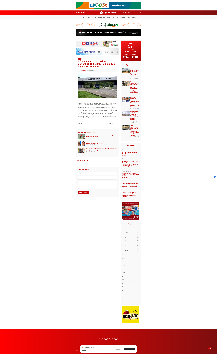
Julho (131, 235)
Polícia (117, 17)
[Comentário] (79, 123)
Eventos (123, 17)
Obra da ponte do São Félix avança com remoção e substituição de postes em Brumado (134, 115)
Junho (131, 237)
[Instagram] (76, 12)
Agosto (131, 232)
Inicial (82, 17)
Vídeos (128, 17)
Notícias (88, 17)
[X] (113, 123)
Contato (134, 17)
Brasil (113, 17)
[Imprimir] (82, 123)
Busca (138, 12)
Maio (131, 240)
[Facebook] (79, 12)
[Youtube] (83, 12)
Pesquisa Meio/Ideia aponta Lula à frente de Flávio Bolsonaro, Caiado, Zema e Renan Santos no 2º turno (134, 102)
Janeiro (131, 250)
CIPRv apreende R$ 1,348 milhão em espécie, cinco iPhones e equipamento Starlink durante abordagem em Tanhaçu (134, 130)
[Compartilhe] (116, 123)
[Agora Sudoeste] (108, 12)
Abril (131, 242)
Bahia (108, 17)
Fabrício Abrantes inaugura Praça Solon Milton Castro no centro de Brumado (130, 154)
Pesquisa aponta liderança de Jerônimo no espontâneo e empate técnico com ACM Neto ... (100, 142)
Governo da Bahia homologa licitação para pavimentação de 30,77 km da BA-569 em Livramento (134, 73)
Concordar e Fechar (129, 349)
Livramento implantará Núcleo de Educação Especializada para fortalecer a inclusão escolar (130, 185)
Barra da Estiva (101, 17)
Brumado (94, 17)
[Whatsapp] (107, 123)
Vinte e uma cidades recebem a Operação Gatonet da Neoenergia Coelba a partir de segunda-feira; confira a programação (134, 87)
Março (131, 245)
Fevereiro (131, 247)
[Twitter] (81, 12)
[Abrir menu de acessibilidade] (209, 348)
